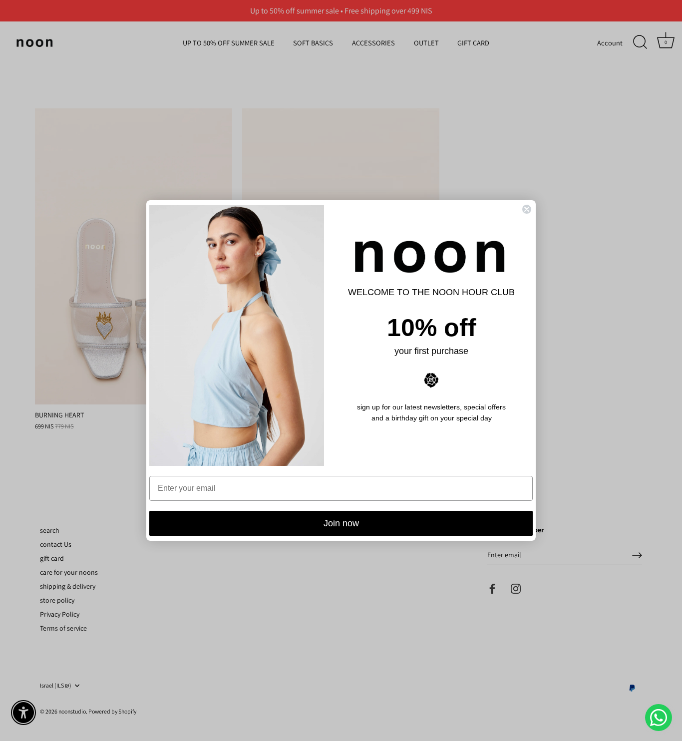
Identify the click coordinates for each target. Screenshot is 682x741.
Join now (341, 523)
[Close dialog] (527, 209)
